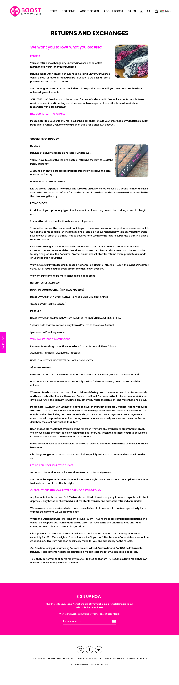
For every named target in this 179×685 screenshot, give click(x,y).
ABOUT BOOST (113, 11)
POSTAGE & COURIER (137, 658)
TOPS (53, 11)
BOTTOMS (68, 11)
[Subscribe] (114, 621)
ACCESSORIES (89, 11)
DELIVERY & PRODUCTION (60, 658)
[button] (3, 342)
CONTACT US (38, 658)
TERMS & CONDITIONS (86, 658)
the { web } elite (102, 664)
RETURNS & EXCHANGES (112, 658)
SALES (132, 11)
